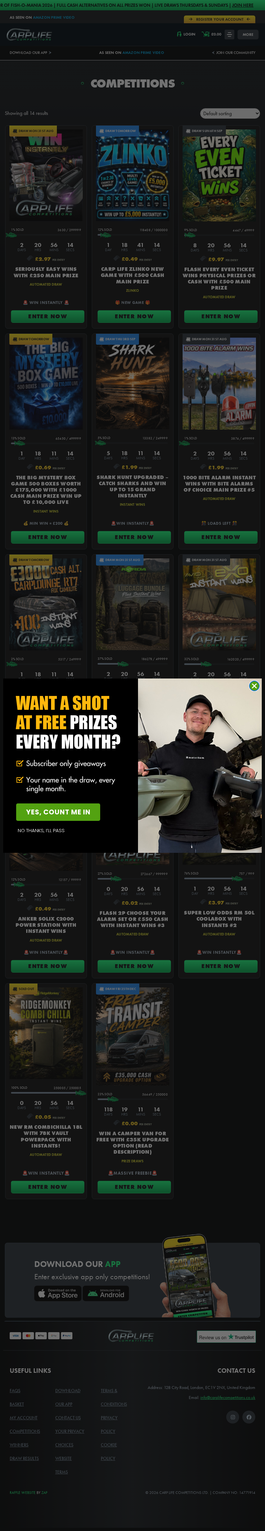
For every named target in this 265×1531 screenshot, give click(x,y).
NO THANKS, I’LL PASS (41, 830)
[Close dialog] (254, 686)
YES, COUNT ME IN (58, 812)
